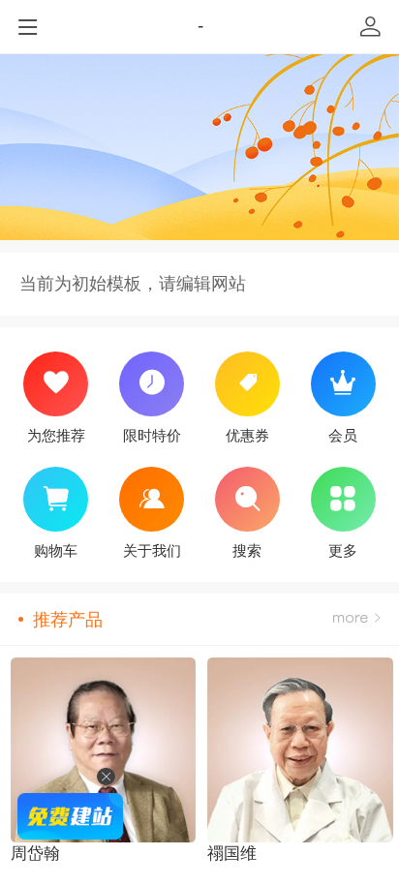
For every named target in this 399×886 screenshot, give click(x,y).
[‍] (357, 619)
